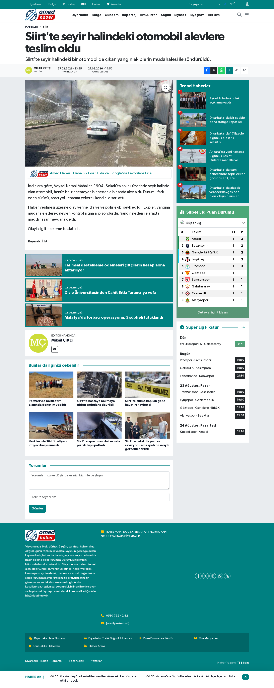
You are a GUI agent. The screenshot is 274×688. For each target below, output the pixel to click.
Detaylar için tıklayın (213, 312)
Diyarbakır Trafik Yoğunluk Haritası (110, 638)
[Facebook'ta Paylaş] (207, 70)
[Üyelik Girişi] (245, 4)
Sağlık (166, 15)
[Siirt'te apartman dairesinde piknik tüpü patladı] (99, 425)
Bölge (52, 4)
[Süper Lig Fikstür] (243, 327)
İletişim (214, 15)
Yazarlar (116, 4)
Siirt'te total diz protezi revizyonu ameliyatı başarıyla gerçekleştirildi (147, 445)
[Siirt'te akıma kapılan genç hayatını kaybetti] (147, 385)
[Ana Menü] (247, 15)
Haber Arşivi (97, 646)
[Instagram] (212, 576)
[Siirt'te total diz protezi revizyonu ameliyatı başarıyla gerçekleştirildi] (147, 425)
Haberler (31, 26)
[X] (205, 576)
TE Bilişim (243, 662)
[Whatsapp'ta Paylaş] (221, 70)
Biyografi (197, 15)
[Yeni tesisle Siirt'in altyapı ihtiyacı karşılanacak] (51, 425)
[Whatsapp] (220, 576)
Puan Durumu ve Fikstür (158, 638)
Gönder (37, 508)
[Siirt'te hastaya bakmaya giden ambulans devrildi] (99, 385)
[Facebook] (198, 576)
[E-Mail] (54, 349)
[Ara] (239, 15)
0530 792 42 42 (117, 615)
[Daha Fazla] (229, 70)
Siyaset (180, 15)
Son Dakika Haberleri (46, 646)
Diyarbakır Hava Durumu (49, 638)
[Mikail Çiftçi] (38, 343)
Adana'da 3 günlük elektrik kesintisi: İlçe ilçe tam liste (195, 676)
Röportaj (69, 4)
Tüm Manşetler (208, 638)
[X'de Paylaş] (213, 70)
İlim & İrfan (148, 15)
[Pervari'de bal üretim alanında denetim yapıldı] (51, 385)
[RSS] (227, 576)
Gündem (112, 15)
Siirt (46, 26)
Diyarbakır (35, 4)
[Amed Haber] (40, 15)
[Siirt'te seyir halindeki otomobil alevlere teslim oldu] (99, 123)
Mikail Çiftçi (62, 340)
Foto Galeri (92, 4)
